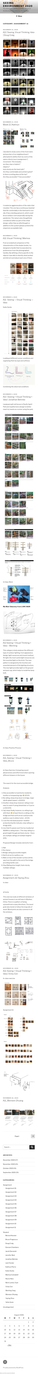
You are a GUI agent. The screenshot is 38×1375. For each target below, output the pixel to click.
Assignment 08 (11, 1216)
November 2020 (9, 1164)
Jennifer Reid (10, 1255)
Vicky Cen (9, 1287)
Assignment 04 (11, 1200)
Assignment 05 (11, 1204)
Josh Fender (9, 1263)
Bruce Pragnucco (11, 1239)
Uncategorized (8, 1307)
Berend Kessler (11, 1235)
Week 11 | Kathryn (11, 124)
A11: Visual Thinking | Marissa (16, 238)
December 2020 (9, 1160)
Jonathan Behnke (11, 1259)
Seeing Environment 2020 (18, 4)
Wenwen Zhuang (11, 1294)
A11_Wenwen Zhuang (13, 1100)
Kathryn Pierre (10, 1267)
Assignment (7, 1185)
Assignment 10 (10, 1224)
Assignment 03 (11, 1196)
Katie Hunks (9, 1271)
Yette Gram (9, 1302)
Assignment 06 (11, 1208)
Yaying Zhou (9, 1298)
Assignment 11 (10, 1227)
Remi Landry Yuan (11, 1283)
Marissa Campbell (11, 1275)
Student (6, 1232)
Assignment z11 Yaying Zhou (16, 878)
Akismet (13, 1373)
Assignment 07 (10, 1212)
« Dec (9, 1345)
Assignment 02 (10, 1192)
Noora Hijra (9, 1279)
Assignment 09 (11, 1220)
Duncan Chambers (12, 1247)
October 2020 (8, 1168)
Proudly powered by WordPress (13, 1367)
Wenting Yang (10, 1290)
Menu (20, 16)
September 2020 (9, 1172)
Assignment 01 (10, 1188)
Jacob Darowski (11, 1251)
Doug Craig (9, 1243)
